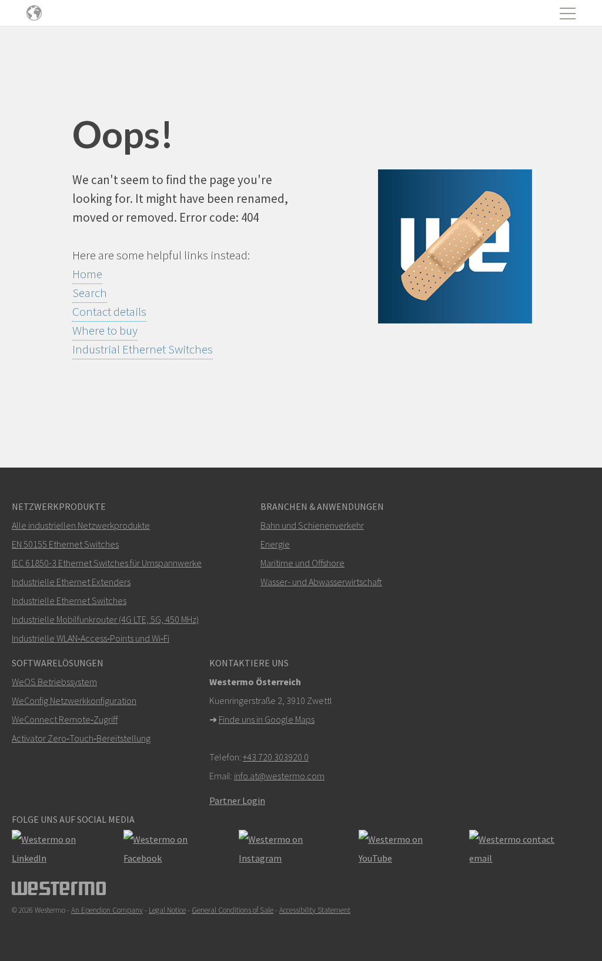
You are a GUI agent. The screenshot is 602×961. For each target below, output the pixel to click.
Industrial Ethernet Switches (142, 349)
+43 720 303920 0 (276, 757)
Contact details (109, 311)
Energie (275, 544)
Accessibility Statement (314, 910)
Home (87, 274)
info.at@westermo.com (279, 776)
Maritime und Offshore (302, 563)
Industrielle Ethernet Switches (69, 600)
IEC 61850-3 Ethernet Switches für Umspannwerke (107, 563)
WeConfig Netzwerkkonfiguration (74, 700)
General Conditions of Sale (232, 910)
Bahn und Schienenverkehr (312, 525)
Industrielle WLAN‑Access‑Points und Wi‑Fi (90, 638)
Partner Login (237, 800)
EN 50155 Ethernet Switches (65, 544)
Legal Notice (167, 910)
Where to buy (105, 330)
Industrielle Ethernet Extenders (71, 582)
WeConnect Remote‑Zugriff (65, 719)
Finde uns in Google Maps (267, 719)
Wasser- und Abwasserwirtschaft (321, 582)
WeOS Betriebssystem (54, 682)
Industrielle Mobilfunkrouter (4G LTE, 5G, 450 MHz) (105, 619)
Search (89, 293)
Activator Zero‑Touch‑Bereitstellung (81, 738)
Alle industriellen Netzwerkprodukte (81, 525)
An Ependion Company (107, 910)
